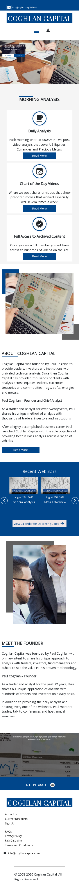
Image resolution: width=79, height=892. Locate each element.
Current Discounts (16, 819)
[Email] (53, 785)
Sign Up (9, 823)
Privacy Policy (13, 836)
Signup (20, 55)
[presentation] (4, 500)
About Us (11, 814)
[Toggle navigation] (36, 30)
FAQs (8, 831)
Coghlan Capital (39, 18)
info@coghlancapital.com (24, 853)
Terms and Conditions (19, 845)
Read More (8, 55)
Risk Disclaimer (14, 840)
